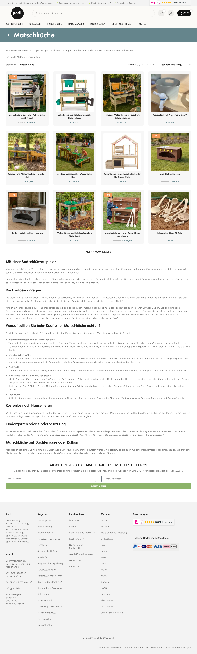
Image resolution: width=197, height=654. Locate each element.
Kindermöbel (12, 538)
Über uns (74, 520)
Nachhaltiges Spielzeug (49, 588)
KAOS (104, 588)
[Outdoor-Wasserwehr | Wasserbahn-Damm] (75, 152)
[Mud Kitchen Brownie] (170, 152)
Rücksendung (76, 539)
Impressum (75, 566)
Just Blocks (107, 606)
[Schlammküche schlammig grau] (27, 211)
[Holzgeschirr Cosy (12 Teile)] (170, 211)
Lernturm (11, 526)
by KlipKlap (107, 539)
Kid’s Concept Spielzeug (114, 532)
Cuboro (105, 582)
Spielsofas (23, 535)
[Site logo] (17, 13)
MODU (104, 575)
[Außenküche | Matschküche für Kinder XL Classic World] (122, 152)
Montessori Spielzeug (17, 523)
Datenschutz (76, 560)
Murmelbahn (44, 619)
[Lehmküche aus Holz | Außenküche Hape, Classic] (75, 93)
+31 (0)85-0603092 (16, 573)
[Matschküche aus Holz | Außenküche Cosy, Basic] (75, 211)
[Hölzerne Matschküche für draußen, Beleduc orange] (122, 93)
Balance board (45, 532)
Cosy (103, 563)
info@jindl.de (13, 588)
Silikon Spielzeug (46, 612)
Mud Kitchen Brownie (169, 174)
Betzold (105, 526)
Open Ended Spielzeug (49, 582)
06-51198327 (12, 582)
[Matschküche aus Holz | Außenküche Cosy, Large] (122, 211)
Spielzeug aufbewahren (50, 575)
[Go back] (10, 35)
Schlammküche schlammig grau (27, 233)
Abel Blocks (107, 600)
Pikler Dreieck (44, 600)
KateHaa (105, 594)
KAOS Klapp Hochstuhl (49, 606)
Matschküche (44, 625)
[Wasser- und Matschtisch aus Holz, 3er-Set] (27, 152)
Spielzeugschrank (46, 569)
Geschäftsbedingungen (81, 554)
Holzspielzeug (13, 520)
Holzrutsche (43, 594)
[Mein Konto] (171, 13)
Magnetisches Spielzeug (50, 563)
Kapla (104, 551)
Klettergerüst (44, 520)
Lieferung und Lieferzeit (82, 532)
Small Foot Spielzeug (112, 612)
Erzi (103, 545)
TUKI (103, 557)
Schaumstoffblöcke (47, 551)
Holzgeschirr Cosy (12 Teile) (170, 233)
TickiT (104, 569)
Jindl (104, 520)
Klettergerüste (13, 529)
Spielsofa (42, 557)
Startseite (11, 64)
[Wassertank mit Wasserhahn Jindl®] (170, 93)
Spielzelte (11, 535)
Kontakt (73, 526)
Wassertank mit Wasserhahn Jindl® (170, 115)
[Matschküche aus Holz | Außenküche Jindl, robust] (27, 93)
